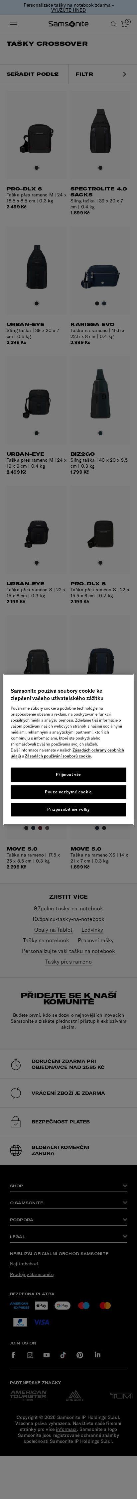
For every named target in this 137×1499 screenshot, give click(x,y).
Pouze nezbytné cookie (68, 791)
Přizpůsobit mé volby (68, 809)
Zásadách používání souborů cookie (58, 755)
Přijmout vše (68, 774)
